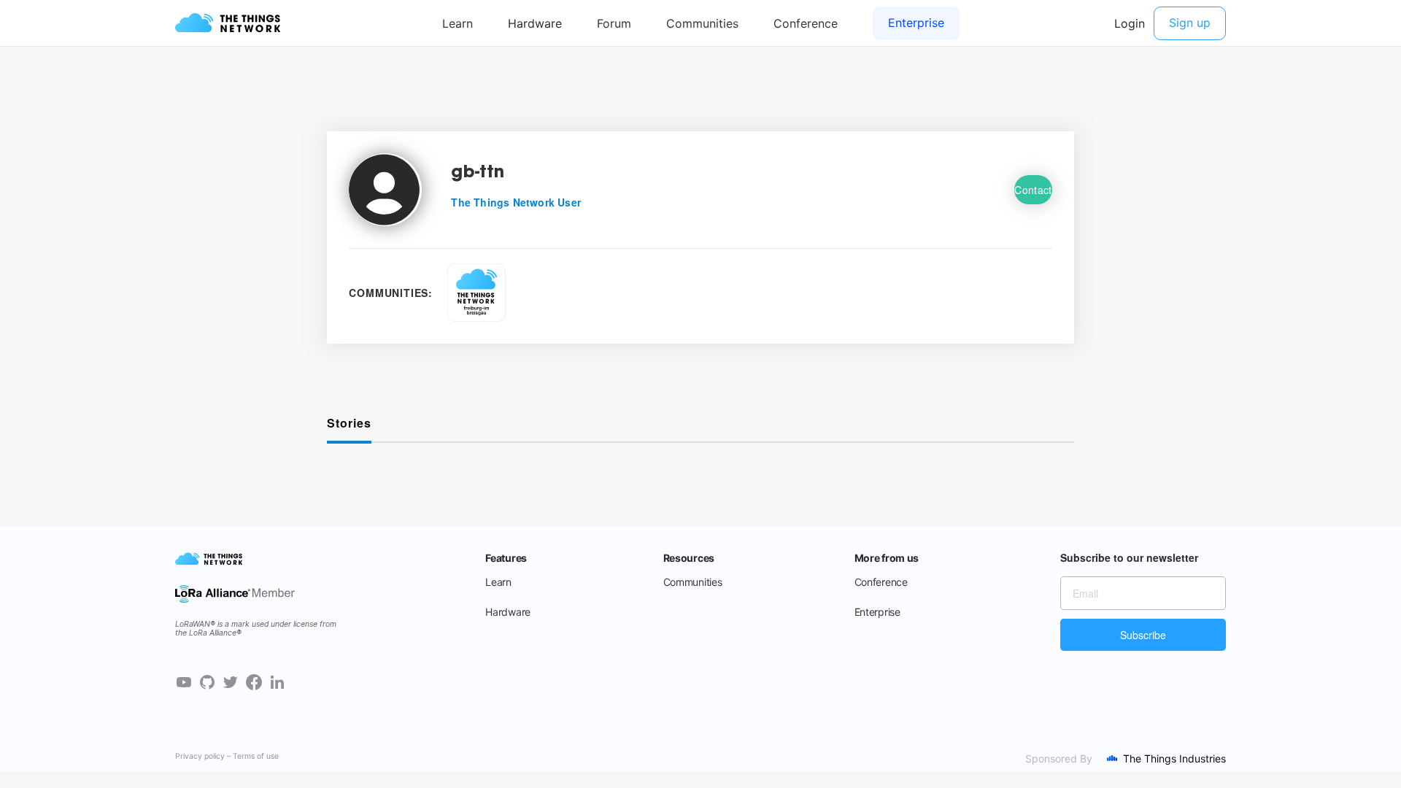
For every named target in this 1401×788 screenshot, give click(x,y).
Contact (1032, 189)
